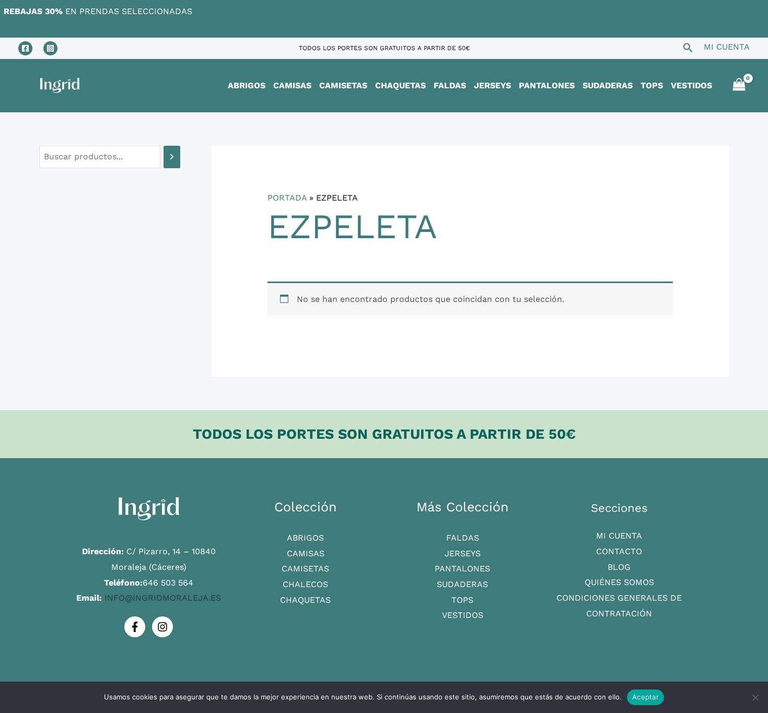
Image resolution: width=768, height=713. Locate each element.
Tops (462, 600)
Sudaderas (462, 584)
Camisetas (305, 569)
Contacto (619, 551)
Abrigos (305, 538)
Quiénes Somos (619, 582)
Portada (287, 198)
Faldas (462, 538)
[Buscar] (172, 157)
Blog (619, 567)
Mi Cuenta (619, 536)
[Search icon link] (688, 49)
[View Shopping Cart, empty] (739, 86)
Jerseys (463, 553)
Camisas (305, 553)
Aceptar (645, 697)
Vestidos (462, 615)
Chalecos (305, 584)
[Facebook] (25, 48)
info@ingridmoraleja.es (162, 598)
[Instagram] (50, 48)
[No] (755, 697)
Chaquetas (305, 600)
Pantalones (462, 569)
